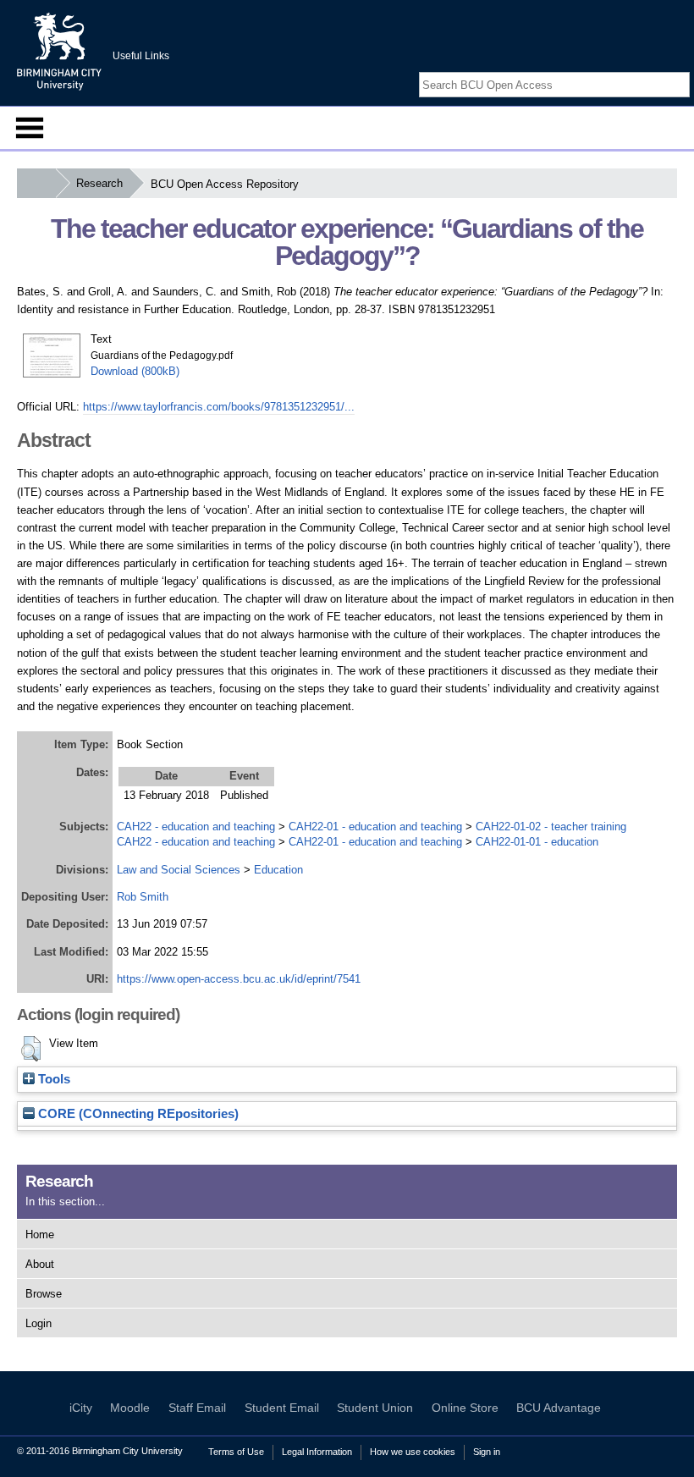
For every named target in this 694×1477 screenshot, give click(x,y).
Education (278, 869)
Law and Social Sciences (178, 869)
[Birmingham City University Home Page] (36, 183)
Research (99, 183)
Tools (52, 1079)
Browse (43, 1293)
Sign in (486, 1452)
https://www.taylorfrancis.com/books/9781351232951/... (219, 406)
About (39, 1264)
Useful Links (141, 56)
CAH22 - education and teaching (196, 826)
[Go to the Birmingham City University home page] (59, 50)
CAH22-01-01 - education (537, 841)
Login (38, 1323)
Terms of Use (236, 1452)
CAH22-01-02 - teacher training (551, 826)
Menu (30, 128)
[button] (31, 1048)
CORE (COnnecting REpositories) (137, 1114)
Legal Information (317, 1452)
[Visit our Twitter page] (661, 70)
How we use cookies (412, 1452)
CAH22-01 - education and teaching (375, 826)
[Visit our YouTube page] (681, 70)
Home (39, 1234)
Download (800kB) (135, 371)
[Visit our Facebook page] (641, 70)
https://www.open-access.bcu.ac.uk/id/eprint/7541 (239, 979)
